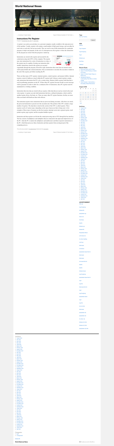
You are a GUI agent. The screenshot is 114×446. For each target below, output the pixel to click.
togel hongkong (84, 36)
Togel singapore (82, 48)
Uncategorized (32, 129)
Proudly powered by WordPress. (88, 442)
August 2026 (83, 108)
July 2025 (83, 122)
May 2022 (83, 183)
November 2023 (84, 154)
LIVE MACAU (82, 235)
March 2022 (83, 186)
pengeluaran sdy (82, 312)
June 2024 (83, 143)
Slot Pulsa (81, 61)
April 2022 (83, 184)
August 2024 (83, 140)
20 (88, 97)
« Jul (80, 103)
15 (93, 95)
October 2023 (83, 156)
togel (80, 36)
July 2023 (83, 160)
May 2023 (83, 164)
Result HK (40, 29)
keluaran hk (81, 210)
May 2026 (83, 112)
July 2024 (83, 141)
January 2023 (83, 170)
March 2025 (83, 128)
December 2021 (84, 191)
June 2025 (83, 124)
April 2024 (83, 146)
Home (18, 29)
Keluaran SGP (32, 29)
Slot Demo (81, 219)
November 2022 (84, 173)
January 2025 (83, 132)
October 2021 (83, 194)
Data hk (81, 45)
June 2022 (83, 181)
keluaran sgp (82, 226)
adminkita (36, 41)
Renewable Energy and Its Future (88, 69)
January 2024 (83, 151)
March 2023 (83, 167)
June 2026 (83, 111)
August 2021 (83, 197)
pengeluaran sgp (82, 213)
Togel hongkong (82, 51)
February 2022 (84, 188)
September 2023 (84, 157)
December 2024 (84, 133)
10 (80, 95)
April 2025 (83, 127)
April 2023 (83, 165)
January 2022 (83, 189)
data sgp (24, 29)
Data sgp (81, 203)
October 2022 (83, 175)
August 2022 (83, 178)
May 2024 (83, 144)
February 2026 (84, 117)
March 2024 (83, 148)
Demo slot (81, 216)
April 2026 (83, 114)
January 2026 (83, 119)
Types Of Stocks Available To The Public (63, 35)
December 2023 (84, 152)
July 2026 (83, 109)
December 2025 (84, 120)
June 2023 (83, 162)
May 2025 (83, 125)
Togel (80, 54)
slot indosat (81, 248)
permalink (45, 129)
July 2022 (83, 180)
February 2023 (84, 168)
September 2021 (84, 196)
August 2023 (83, 159)
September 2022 (84, 176)
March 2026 (83, 116)
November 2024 (84, 135)
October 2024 (83, 136)
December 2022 (84, 172)
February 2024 (84, 149)
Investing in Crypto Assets (24, 35)
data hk (80, 223)
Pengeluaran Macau (83, 232)
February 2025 (84, 130)
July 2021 (83, 199)
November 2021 (84, 192)
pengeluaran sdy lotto (83, 328)
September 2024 (84, 138)
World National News (28, 6)
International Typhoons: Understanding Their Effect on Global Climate (89, 78)
